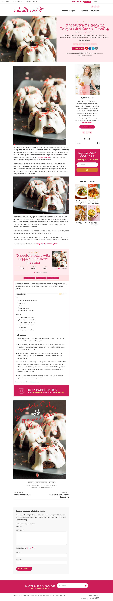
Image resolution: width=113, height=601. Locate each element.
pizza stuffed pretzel (44, 157)
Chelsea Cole (75, 53)
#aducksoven (59, 392)
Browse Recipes (68, 11)
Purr (97, 597)
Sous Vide (95, 11)
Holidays (93, 44)
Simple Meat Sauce (22, 494)
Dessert (89, 21)
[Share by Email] (96, 48)
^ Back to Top (17, 595)
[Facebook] (95, 6)
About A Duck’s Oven (33, 595)
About (8, 1)
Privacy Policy (60, 595)
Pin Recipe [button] (40, 278)
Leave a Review (53, 278)
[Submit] (98, 143)
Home (3, 1)
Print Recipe (29, 278)
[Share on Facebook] (89, 48)
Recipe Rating (21, 548)
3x (65, 294)
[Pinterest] (98, 6)
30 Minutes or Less (84, 44)
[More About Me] (87, 79)
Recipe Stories (44, 595)
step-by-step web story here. (47, 244)
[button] (86, 48)
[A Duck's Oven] (28, 9)
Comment (20, 530)
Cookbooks (83, 11)
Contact (29, 1)
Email (18, 560)
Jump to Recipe (77, 48)
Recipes (84, 21)
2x (63, 294)
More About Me (87, 127)
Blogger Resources (18, 1)
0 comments (35, 487)
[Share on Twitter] (93, 48)
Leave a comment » (84, 52)
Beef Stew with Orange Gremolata (59, 495)
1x (60, 294)
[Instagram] (92, 6)
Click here (87, 1)
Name (18, 552)
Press (35, 1)
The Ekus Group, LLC (94, 598)
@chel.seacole (37, 392)
